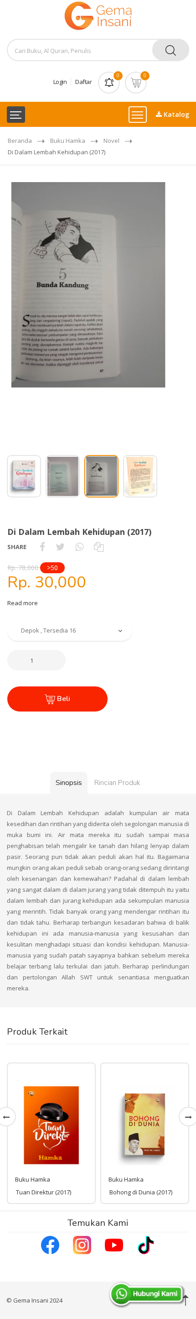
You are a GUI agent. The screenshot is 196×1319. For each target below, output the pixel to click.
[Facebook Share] (42, 547)
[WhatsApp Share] (79, 547)
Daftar (83, 82)
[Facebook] (50, 1244)
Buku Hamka (67, 140)
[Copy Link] (98, 547)
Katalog (175, 114)
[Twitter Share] (60, 547)
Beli (62, 699)
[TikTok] (146, 1244)
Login (60, 82)
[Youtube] (114, 1244)
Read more (22, 603)
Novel (111, 140)
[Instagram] (82, 1244)
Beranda (20, 140)
